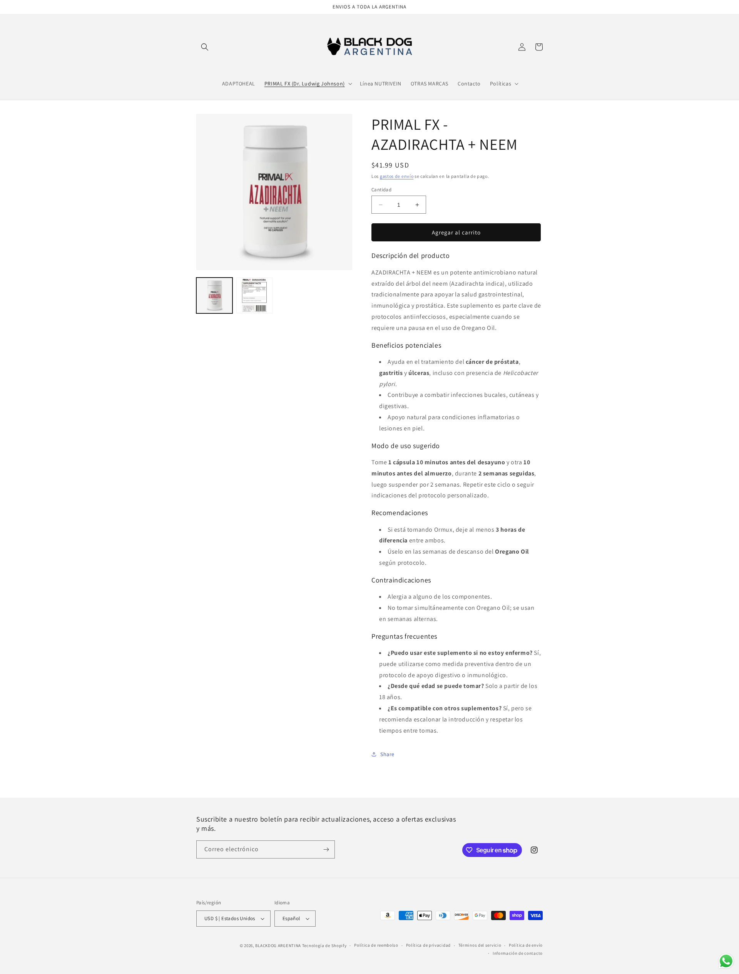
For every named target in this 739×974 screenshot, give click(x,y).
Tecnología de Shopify (324, 945)
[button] (204, 46)
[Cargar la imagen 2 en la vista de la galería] (254, 296)
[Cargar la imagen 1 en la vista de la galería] (214, 296)
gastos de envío (397, 176)
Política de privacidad (428, 945)
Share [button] (387, 754)
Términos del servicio (480, 945)
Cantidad (381, 189)
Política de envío (526, 945)
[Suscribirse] (326, 849)
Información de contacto (518, 953)
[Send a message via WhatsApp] (726, 961)
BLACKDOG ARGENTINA (278, 945)
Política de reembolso (376, 945)
